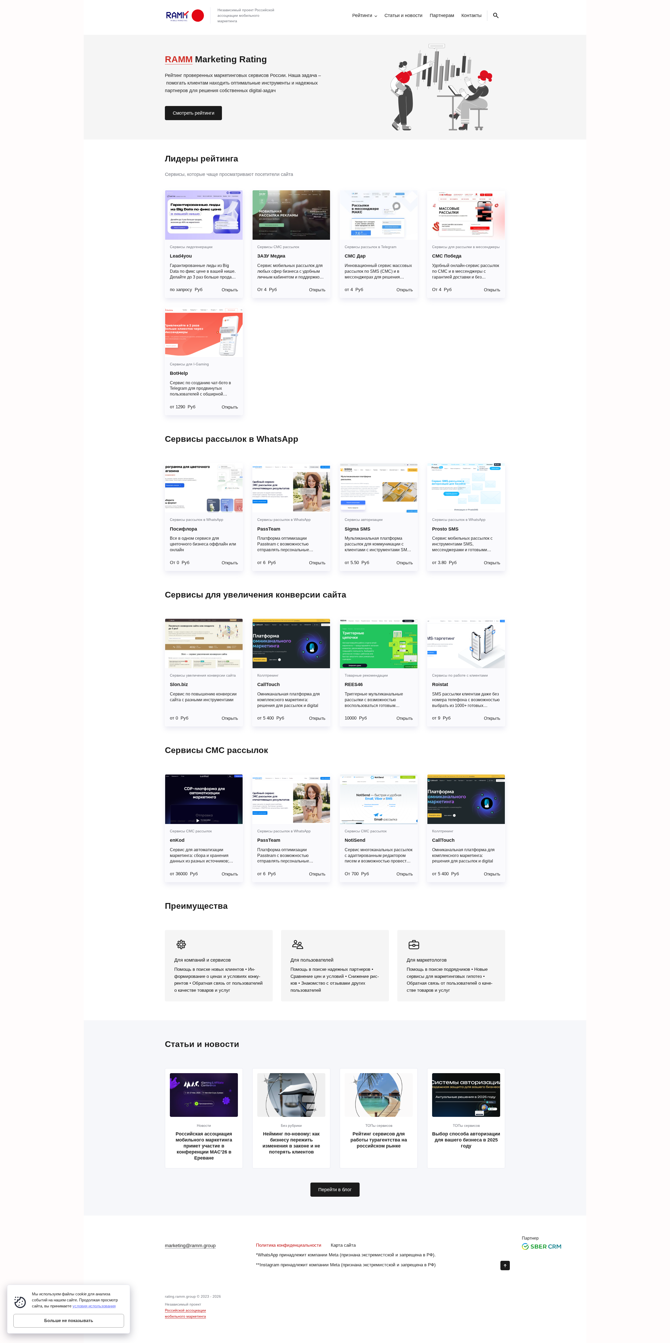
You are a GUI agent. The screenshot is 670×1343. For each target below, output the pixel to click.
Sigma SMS (357, 529)
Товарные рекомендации (366, 675)
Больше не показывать (68, 1320)
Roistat (440, 684)
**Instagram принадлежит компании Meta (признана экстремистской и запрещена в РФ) (346, 1264)
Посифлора (183, 529)
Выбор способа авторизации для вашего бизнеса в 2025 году (466, 1140)
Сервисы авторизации (364, 519)
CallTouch (268, 684)
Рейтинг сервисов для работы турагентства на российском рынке (378, 1140)
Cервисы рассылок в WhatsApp (196, 519)
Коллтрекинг (267, 675)
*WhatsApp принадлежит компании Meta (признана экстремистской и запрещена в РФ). (346, 1254)
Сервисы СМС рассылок (278, 247)
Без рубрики (291, 1125)
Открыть (230, 290)
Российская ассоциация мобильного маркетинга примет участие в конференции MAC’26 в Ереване (204, 1146)
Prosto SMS (445, 529)
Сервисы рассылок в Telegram (371, 247)
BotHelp (179, 373)
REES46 (354, 684)
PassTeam (268, 529)
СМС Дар (355, 256)
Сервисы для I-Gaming (189, 364)
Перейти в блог (335, 1189)
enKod (177, 840)
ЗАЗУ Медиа (271, 256)
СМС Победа (446, 256)
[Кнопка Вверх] (505, 1265)
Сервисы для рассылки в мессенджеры (466, 247)
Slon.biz (179, 684)
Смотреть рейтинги (193, 113)
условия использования (94, 1306)
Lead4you (181, 256)
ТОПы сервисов (378, 1125)
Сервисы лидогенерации (191, 247)
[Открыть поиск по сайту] (495, 15)
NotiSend (355, 840)
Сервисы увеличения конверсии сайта (203, 675)
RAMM (179, 59)
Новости (204, 1125)
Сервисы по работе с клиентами (460, 675)
